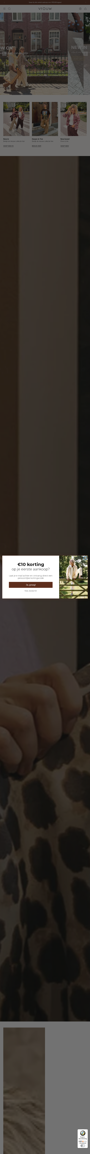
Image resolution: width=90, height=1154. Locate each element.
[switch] (83, 1145)
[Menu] (86, 1130)
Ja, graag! (31, 585)
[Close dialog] (85, 558)
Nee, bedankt (31, 591)
